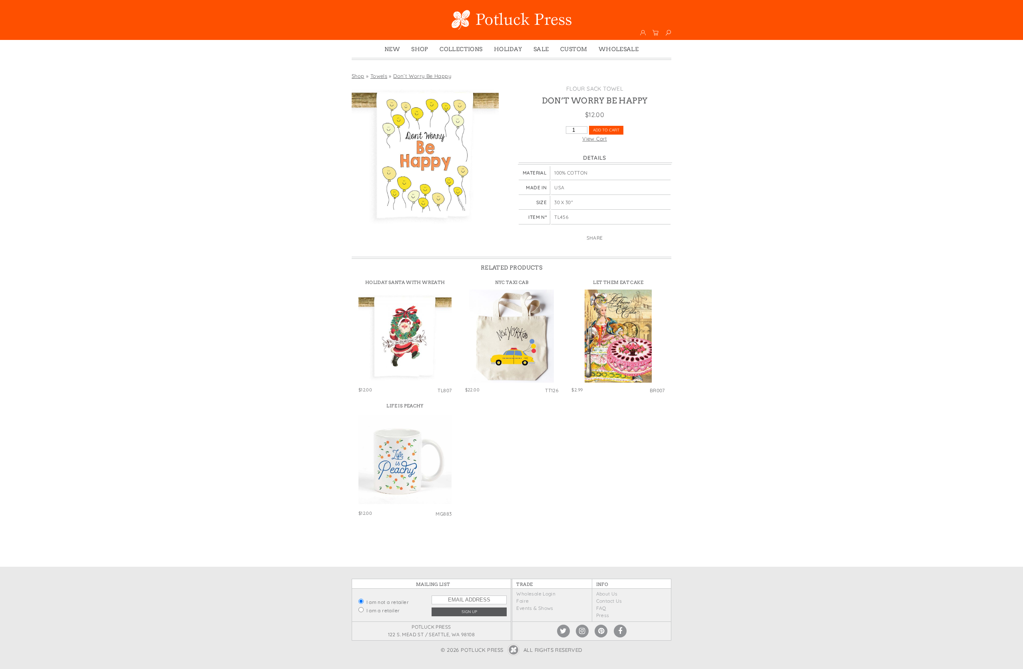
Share (595, 238)
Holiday (508, 49)
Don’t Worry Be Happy (422, 76)
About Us (607, 594)
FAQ (601, 608)
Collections (461, 49)
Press (602, 615)
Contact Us (609, 601)
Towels (378, 76)
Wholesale (619, 49)
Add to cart (606, 130)
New (392, 49)
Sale (541, 49)
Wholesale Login (535, 594)
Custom (573, 49)
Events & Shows (534, 608)
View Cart (594, 138)
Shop (419, 49)
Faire (522, 601)
